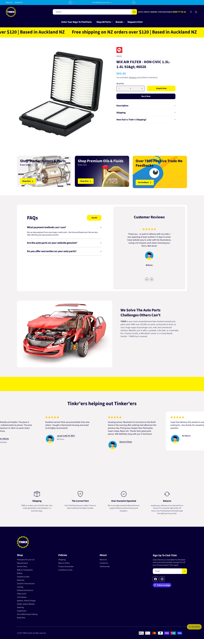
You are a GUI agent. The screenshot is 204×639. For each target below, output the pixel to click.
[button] (104, 22)
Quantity (120, 83)
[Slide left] (147, 279)
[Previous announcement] (70, 2)
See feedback (143, 182)
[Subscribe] (184, 571)
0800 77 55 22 (179, 11)
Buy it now (145, 96)
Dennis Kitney (100, 441)
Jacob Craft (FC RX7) (41, 435)
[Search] (134, 12)
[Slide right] (151, 279)
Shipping (133, 77)
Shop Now (26, 181)
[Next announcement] (133, 2)
